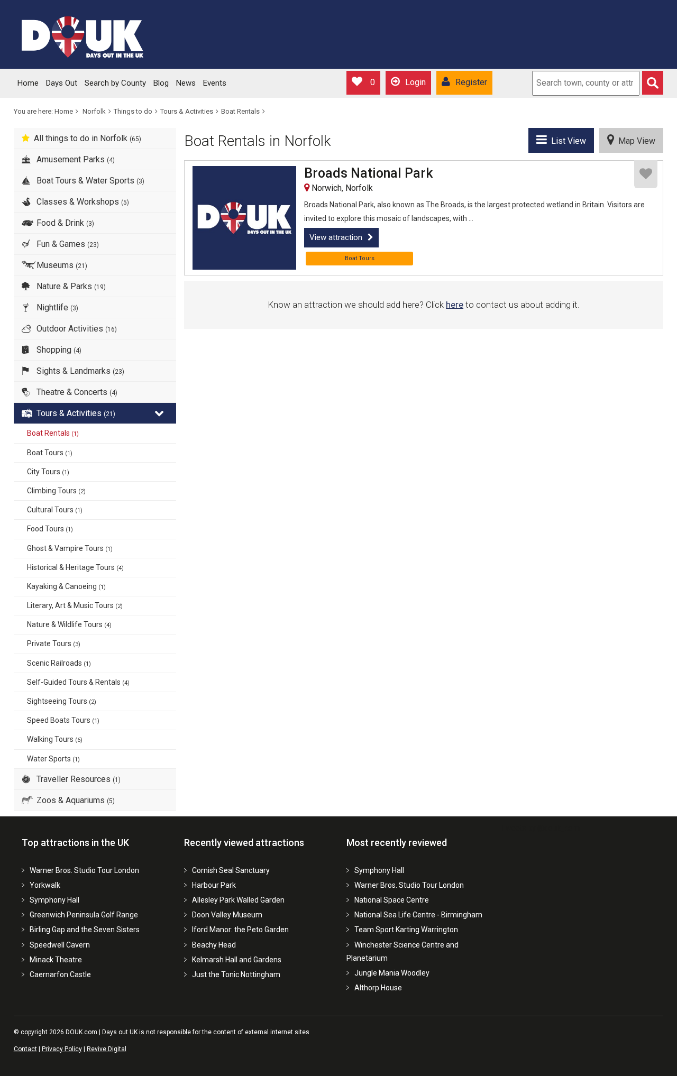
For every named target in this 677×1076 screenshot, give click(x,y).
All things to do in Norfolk (87, 138)
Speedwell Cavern (60, 945)
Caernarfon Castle (60, 974)
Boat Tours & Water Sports (89, 181)
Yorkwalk (45, 885)
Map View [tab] (634, 141)
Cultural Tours (55, 509)
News (186, 83)
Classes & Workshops (81, 202)
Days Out (61, 83)
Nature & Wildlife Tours (69, 624)
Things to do (133, 111)
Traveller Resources (77, 779)
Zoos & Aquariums (74, 800)
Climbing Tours (56, 490)
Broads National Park (368, 173)
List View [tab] (566, 141)
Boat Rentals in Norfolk (257, 141)
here (454, 304)
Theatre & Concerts (75, 392)
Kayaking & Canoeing (66, 586)
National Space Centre (391, 900)
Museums (60, 265)
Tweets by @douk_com (540, 828)
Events (214, 83)
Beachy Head (214, 945)
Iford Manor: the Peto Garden (240, 929)
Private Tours (53, 643)
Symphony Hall (54, 900)
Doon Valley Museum (227, 915)
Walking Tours (55, 739)
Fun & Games (66, 244)
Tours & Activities (186, 111)
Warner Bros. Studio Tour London (84, 870)
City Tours (48, 471)
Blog (161, 83)
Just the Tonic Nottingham (236, 974)
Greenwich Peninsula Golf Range (84, 915)
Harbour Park (214, 885)
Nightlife (56, 307)
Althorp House (378, 987)
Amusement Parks (74, 159)
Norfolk (94, 111)
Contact (25, 1049)
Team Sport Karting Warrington (406, 929)
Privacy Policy (62, 1049)
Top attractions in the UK (75, 842)
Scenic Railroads (59, 663)
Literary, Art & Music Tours (75, 605)
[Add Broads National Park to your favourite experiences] (645, 174)
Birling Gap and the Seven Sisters (85, 929)
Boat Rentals (240, 111)
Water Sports (53, 759)
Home (28, 83)
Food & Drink (64, 223)
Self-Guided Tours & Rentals (78, 682)
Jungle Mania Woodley (391, 973)
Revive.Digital (106, 1049)
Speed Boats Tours (63, 720)
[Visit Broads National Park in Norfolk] (244, 218)
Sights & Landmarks (79, 371)
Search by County (115, 83)
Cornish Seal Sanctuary (231, 870)
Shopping (57, 350)
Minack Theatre (56, 959)
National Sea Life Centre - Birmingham (418, 915)
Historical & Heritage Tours (75, 567)
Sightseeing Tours (61, 701)
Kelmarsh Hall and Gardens (236, 959)
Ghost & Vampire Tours (70, 548)
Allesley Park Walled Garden (238, 900)
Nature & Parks (70, 286)
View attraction (335, 237)
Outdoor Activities (75, 329)
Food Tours (50, 529)
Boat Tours (49, 452)
